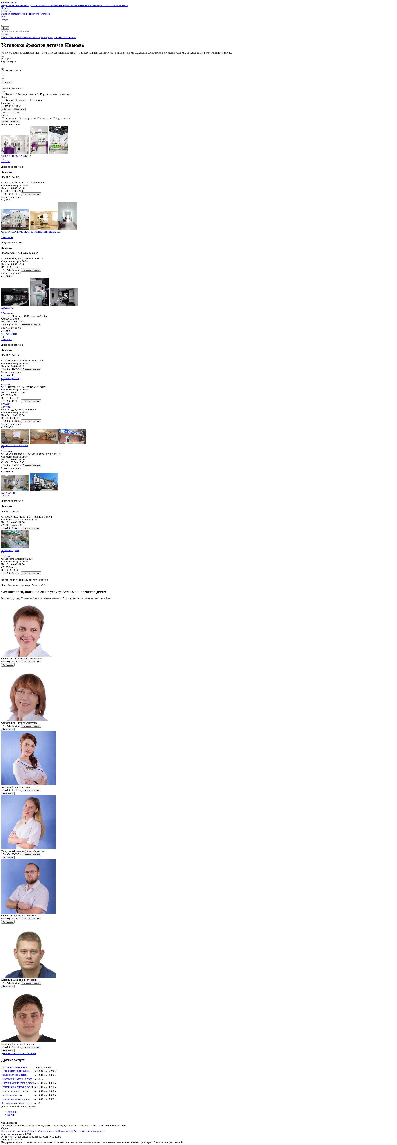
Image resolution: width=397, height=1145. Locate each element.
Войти (5, 28)
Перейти (31, 1106)
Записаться (7, 665)
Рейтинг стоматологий (13, 13)
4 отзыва (5, 384)
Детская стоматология (64, 37)
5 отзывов (6, 451)
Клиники (12, 1112)
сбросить (6, 82)
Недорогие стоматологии (15, 5)
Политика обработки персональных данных (81, 1131)
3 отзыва (5, 407)
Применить (19, 109)
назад (5, 121)
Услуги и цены (44, 37)
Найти (5, 34)
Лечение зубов (61, 5)
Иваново (15, 37)
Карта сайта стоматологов (44, 1131)
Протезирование (78, 5)
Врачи (4, 8)
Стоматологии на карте (115, 5)
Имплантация (95, 5)
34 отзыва (6, 339)
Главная (5, 37)
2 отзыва (5, 161)
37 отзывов (7, 313)
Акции (5, 19)
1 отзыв (5, 495)
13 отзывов (7, 237)
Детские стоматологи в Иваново (18, 1053)
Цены (4, 16)
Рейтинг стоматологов (38, 13)
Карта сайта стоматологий (15, 1131)
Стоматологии (9, 2)
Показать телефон (31, 194)
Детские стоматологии (41, 5)
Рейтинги (6, 11)
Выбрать (15, 121)
